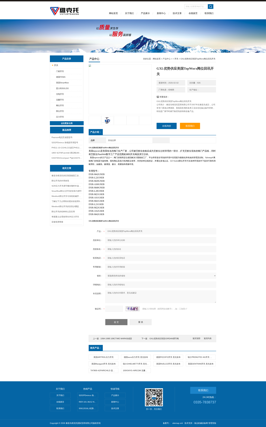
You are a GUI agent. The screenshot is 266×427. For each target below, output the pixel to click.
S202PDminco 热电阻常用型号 (65, 142)
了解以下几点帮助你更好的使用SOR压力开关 (67, 201)
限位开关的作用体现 (60, 181)
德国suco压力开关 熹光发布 (136, 357)
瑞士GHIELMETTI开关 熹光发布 (137, 364)
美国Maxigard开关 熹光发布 (103, 364)
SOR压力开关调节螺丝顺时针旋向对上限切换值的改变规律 (67, 186)
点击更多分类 (67, 123)
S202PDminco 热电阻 (88, 395)
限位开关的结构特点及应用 (63, 211)
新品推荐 (66, 130)
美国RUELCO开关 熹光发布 (168, 364)
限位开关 (60, 111)
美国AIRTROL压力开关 (104, 357)
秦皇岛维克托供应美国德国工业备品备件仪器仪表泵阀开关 (67, 175)
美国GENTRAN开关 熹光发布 (200, 364)
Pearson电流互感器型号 (62, 137)
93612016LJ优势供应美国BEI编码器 (88, 408)
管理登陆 (212, 423)
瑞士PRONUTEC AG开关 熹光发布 (201, 357)
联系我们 (209, 13)
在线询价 (166, 126)
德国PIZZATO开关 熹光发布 (168, 357)
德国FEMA (60, 77)
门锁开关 (60, 71)
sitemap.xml (177, 423)
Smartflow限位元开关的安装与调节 (67, 191)
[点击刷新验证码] (133, 308)
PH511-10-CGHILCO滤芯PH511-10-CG (67, 148)
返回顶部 (196, 338)
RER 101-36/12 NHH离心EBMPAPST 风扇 (88, 402)
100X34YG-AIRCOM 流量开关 (136, 370)
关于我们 (129, 13)
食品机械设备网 (201, 423)
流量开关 (60, 100)
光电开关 (60, 94)
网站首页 (113, 13)
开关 (56, 65)
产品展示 (145, 13)
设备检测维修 (57, 222)
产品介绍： (95, 132)
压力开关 (60, 117)
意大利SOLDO (62, 88)
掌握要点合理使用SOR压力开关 (65, 217)
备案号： (167, 423)
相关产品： (95, 348)
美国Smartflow (62, 83)
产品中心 (167, 59)
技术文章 (177, 13)
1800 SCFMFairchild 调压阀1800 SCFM (67, 153)
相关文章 (66, 168)
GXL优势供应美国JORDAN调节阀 (164, 338)
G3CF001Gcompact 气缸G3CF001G (67, 158)
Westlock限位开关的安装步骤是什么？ (67, 206)
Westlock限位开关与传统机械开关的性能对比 (67, 196)
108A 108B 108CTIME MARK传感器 (116, 338)
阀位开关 (60, 105)
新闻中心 (161, 13)
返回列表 (208, 338)
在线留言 (193, 13)
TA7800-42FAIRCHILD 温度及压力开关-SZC (104, 370)
